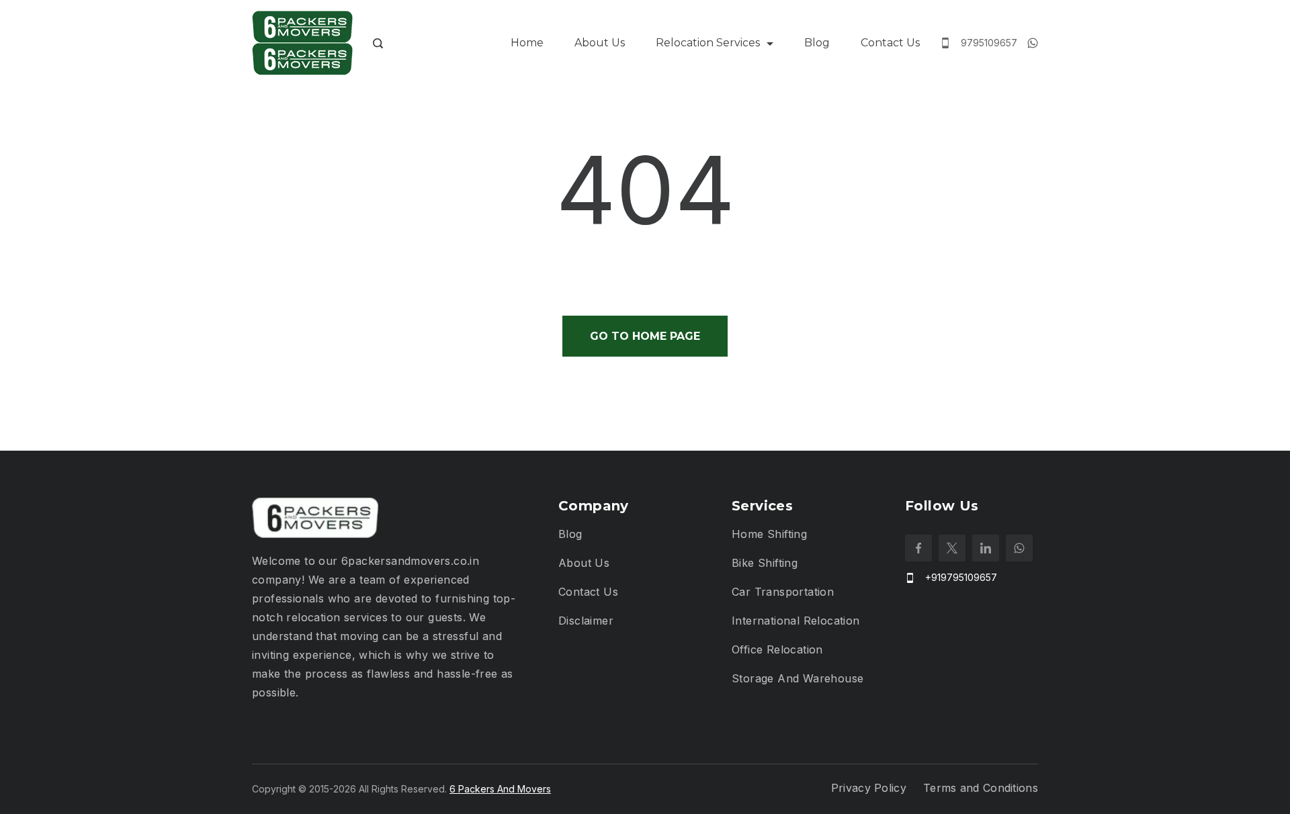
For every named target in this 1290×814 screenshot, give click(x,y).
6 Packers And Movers (500, 789)
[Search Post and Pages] (378, 43)
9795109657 (989, 42)
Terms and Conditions (980, 788)
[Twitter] (952, 548)
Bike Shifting (765, 563)
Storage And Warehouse (797, 678)
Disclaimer (585, 620)
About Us (599, 42)
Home (527, 42)
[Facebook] (918, 548)
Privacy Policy (868, 788)
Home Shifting (769, 534)
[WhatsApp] (1032, 43)
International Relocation (796, 620)
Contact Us (890, 42)
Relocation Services (708, 42)
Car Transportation (783, 591)
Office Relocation (777, 649)
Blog (817, 42)
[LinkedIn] (985, 548)
